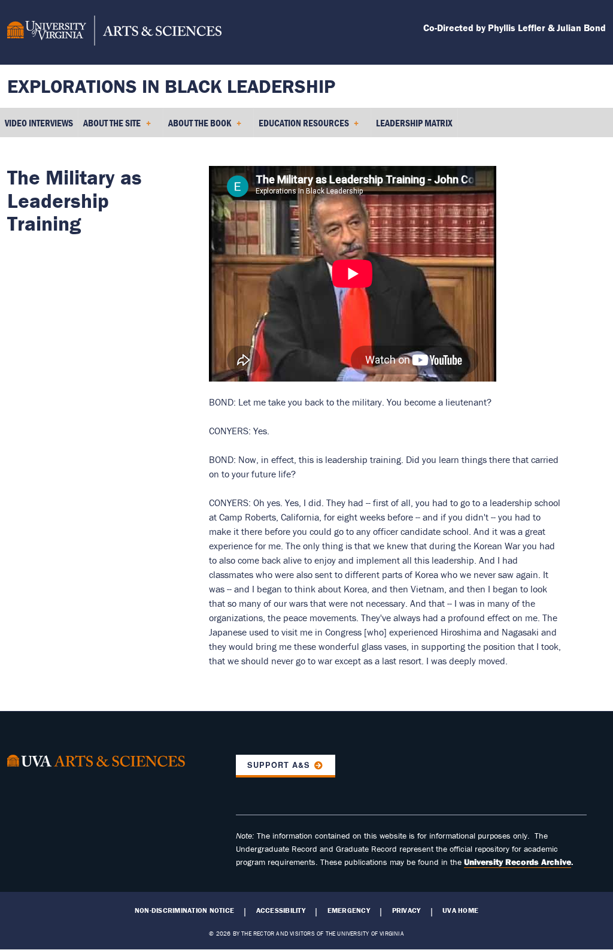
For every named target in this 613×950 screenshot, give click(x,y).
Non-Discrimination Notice (184, 910)
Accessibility (280, 910)
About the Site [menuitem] (109, 127)
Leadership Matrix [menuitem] (414, 123)
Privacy (406, 910)
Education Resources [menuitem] (301, 127)
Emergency (348, 910)
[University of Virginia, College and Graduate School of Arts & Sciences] (114, 32)
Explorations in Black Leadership (171, 86)
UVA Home (460, 910)
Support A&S (278, 765)
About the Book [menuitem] (197, 127)
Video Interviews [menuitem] (39, 123)
